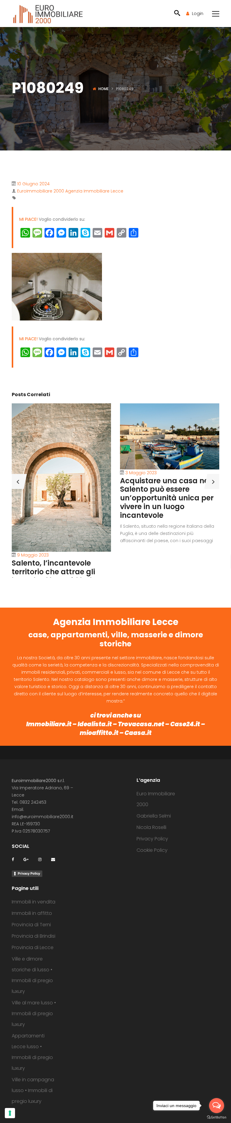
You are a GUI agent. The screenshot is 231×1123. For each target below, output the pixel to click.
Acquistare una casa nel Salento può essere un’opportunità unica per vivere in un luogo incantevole (167, 498)
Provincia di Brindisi (33, 936)
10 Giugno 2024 (33, 184)
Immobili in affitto (32, 913)
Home (103, 88)
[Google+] (26, 859)
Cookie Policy (152, 850)
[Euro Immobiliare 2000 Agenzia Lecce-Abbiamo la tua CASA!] (48, 14)
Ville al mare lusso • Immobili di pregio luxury (34, 1013)
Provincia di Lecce (33, 947)
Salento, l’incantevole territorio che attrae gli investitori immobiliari (53, 571)
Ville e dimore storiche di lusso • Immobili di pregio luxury (32, 975)
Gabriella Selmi (154, 815)
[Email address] (53, 859)
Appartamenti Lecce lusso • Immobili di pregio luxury (32, 1052)
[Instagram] (40, 859)
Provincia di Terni (31, 924)
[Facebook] (13, 859)
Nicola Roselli (151, 827)
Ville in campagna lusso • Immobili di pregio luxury (33, 1090)
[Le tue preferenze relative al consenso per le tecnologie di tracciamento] (10, 1113)
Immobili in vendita (33, 901)
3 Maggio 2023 (141, 473)
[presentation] (18, 481)
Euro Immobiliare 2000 (156, 799)
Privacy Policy (29, 873)
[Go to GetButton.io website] (216, 1117)
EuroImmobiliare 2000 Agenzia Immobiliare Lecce (70, 191)
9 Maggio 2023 (33, 555)
